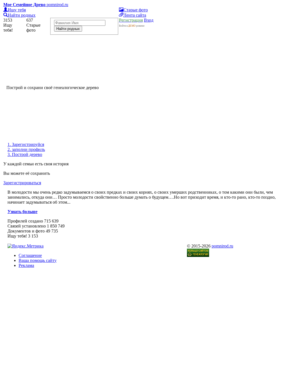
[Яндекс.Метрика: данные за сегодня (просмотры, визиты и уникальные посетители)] (25, 246)
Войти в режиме (131, 25)
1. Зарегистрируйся (25, 144)
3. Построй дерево (24, 154)
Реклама (26, 265)
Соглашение (30, 255)
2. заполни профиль (26, 149)
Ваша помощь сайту (38, 260)
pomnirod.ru (222, 246)
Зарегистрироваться (22, 182)
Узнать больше (22, 211)
